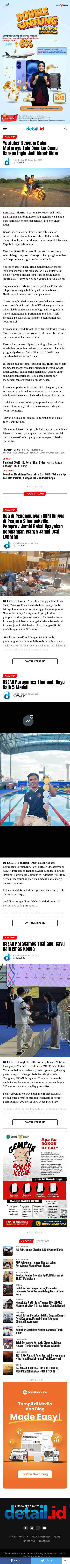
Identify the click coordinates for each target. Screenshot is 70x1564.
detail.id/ (8, 212)
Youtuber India (56, 453)
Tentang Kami (29, 1540)
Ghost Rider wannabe (16, 453)
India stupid (38, 453)
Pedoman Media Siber (41, 1536)
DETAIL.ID (20, 162)
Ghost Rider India (33, 450)
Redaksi (57, 1536)
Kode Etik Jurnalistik (18, 1536)
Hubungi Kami (44, 1540)
